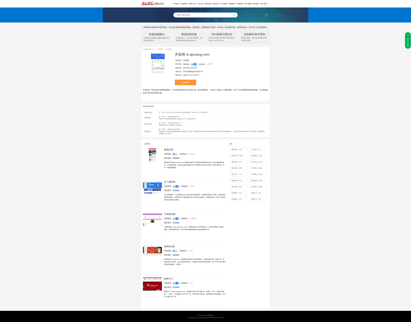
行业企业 (200, 4)
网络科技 (208, 4)
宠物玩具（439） (237, 162)
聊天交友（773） (237, 174)
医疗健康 (247, 4)
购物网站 (184, 4)
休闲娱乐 (176, 4)
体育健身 (255, 4)
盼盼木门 (168, 278)
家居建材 (169, 49)
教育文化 (192, 4)
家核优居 (168, 149)
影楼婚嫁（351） (237, 180)
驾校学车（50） (256, 193)
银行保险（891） (237, 187)
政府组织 (216, 4)
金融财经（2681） (257, 180)
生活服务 (224, 4)
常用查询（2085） (257, 187)
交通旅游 (239, 4)
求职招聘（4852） (237, 168)
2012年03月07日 (193, 75)
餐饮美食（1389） (237, 155)
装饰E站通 (169, 246)
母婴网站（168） (237, 193)
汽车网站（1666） (257, 174)
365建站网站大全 (148, 49)
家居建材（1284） (257, 155)
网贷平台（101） (257, 199)
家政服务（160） (237, 149)
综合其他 (263, 4)
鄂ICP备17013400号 (217, 317)
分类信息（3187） (257, 162)
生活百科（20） (256, 149)
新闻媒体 (232, 4)
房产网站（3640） (257, 168)
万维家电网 (169, 214)
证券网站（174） (237, 199)
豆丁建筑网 (169, 182)
